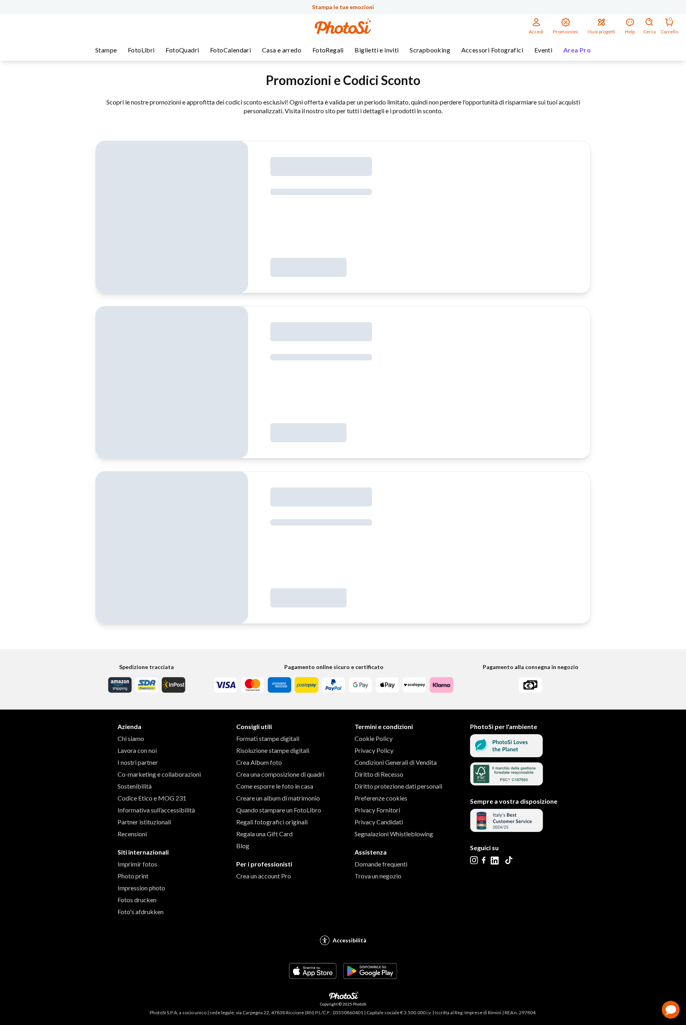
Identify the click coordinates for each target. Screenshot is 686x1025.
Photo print (133, 876)
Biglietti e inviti (377, 50)
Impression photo (141, 888)
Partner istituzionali (144, 822)
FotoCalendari (230, 50)
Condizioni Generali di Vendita (396, 762)
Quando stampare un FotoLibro (278, 810)
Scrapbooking (430, 50)
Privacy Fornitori (377, 810)
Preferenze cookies (381, 798)
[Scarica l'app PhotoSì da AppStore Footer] (313, 976)
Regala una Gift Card (264, 833)
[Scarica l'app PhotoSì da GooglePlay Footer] (370, 976)
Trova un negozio (378, 876)
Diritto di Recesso (379, 774)
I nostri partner (138, 762)
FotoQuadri (182, 50)
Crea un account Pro (263, 876)
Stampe (106, 50)
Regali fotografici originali (272, 822)
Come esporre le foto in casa (274, 786)
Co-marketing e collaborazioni (159, 774)
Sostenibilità (135, 786)
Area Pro (577, 50)
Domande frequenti (381, 864)
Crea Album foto (259, 762)
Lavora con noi (137, 750)
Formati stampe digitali (267, 738)
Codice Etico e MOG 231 (152, 798)
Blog (242, 845)
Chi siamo (131, 738)
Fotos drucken (137, 899)
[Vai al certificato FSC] (506, 783)
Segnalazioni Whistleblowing (394, 833)
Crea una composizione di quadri (280, 774)
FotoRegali (328, 50)
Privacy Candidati (379, 822)
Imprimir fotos (137, 864)
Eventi (543, 50)
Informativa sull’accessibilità (156, 810)
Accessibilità (349, 940)
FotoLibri (141, 50)
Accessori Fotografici (492, 50)
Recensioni (132, 833)
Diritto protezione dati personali (398, 786)
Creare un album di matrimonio (278, 798)
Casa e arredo (281, 50)
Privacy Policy (374, 750)
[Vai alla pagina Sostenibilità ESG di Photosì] (506, 754)
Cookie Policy (374, 738)
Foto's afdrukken (141, 911)
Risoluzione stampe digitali (272, 750)
